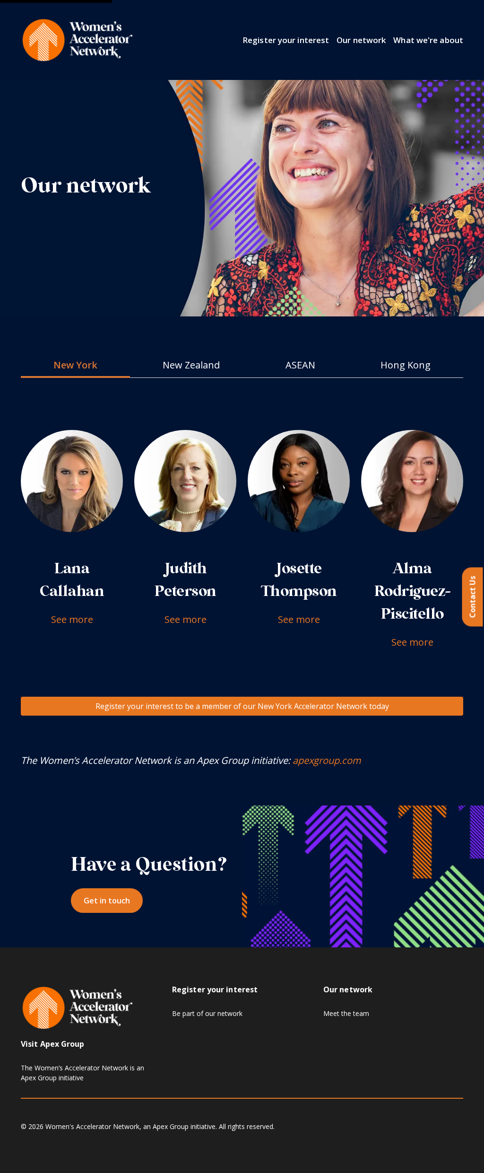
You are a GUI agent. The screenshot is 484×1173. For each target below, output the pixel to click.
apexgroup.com (327, 760)
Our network (361, 40)
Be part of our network (207, 1013)
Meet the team (346, 1013)
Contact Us (472, 597)
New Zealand (191, 365)
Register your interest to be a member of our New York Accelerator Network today (242, 706)
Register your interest (285, 40)
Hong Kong (405, 365)
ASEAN (300, 365)
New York (75, 365)
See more (72, 619)
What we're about (428, 40)
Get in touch (107, 900)
